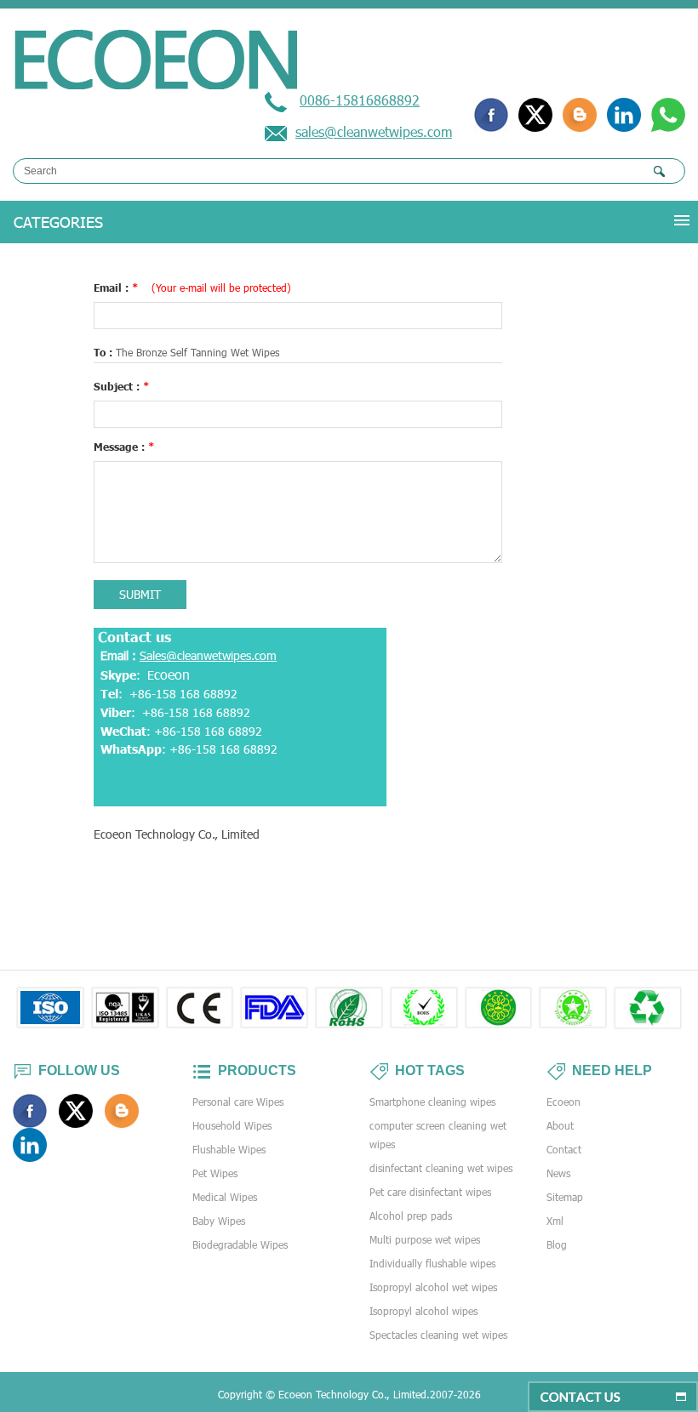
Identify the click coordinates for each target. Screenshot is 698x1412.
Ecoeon (563, 1101)
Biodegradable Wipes (240, 1244)
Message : (124, 447)
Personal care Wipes (237, 1101)
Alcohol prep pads (410, 1215)
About (560, 1125)
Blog (556, 1244)
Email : (192, 287)
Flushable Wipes (229, 1149)
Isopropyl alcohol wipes (423, 1311)
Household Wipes (232, 1125)
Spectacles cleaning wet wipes (438, 1335)
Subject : (122, 386)
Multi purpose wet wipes (424, 1239)
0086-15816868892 (360, 100)
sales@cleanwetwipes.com (373, 131)
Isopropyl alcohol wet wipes (433, 1287)
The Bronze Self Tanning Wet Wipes (197, 352)
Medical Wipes (224, 1197)
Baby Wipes (218, 1221)
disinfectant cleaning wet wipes (440, 1168)
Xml (555, 1221)
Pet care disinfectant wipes (430, 1192)
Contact (563, 1149)
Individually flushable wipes (432, 1263)
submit (140, 594)
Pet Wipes (214, 1173)
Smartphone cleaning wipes (432, 1101)
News (558, 1173)
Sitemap (564, 1197)
